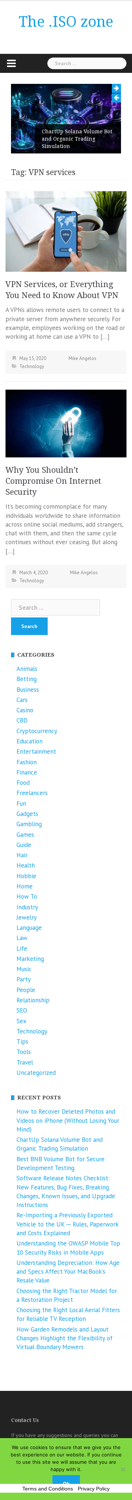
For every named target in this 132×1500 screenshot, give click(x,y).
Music (24, 969)
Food (23, 783)
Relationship (33, 1000)
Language (29, 928)
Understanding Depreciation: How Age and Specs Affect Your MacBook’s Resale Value (68, 1272)
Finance (26, 772)
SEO (21, 1010)
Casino (24, 710)
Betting (26, 679)
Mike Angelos (82, 358)
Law (21, 938)
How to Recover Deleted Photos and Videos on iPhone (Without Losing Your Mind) (67, 1120)
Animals (26, 669)
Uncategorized (36, 1073)
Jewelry (26, 917)
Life (21, 948)
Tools (23, 1052)
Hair (21, 855)
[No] (122, 1469)
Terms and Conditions (47, 1489)
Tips (22, 1041)
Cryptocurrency (36, 731)
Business (27, 690)
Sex (21, 1021)
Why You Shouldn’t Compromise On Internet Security (53, 481)
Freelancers (32, 793)
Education (29, 741)
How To (26, 896)
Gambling (29, 824)
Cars (21, 700)
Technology (31, 366)
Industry (27, 907)
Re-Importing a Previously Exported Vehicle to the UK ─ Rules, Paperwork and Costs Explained (67, 1224)
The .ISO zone (66, 21)
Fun (21, 803)
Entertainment (36, 751)
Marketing (30, 959)
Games (25, 835)
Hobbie (26, 876)
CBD (21, 720)
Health (25, 865)
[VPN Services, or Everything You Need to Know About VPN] (66, 231)
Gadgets (27, 814)
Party (23, 979)
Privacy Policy (94, 1489)
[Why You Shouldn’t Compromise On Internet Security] (66, 423)
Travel (24, 1062)
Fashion (26, 762)
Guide (23, 845)
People (25, 990)
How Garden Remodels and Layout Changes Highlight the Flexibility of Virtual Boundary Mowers (64, 1338)
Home (24, 886)
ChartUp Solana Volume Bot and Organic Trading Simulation (77, 139)
